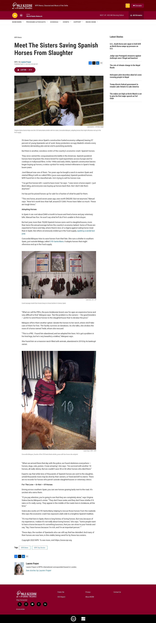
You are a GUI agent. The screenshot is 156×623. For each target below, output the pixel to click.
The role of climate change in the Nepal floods (125, 66)
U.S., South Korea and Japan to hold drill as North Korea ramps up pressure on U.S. (125, 46)
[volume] (21, 15)
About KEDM (90, 597)
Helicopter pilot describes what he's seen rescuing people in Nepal (126, 76)
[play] (15, 15)
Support (77, 22)
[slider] (24, 15)
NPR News (18, 37)
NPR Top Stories (39, 547)
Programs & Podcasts (36, 22)
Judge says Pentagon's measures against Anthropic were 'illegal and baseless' (125, 57)
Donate (138, 5)
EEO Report (61, 597)
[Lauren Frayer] (19, 568)
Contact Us (117, 592)
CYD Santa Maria (57, 241)
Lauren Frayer (26, 62)
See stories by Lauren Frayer (38, 570)
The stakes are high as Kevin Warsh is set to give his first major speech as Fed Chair (126, 96)
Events (66, 22)
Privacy (88, 592)
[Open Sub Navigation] (23, 22)
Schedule (54, 22)
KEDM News (17, 22)
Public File (61, 592)
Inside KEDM (91, 22)
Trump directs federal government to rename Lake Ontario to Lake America (124, 85)
